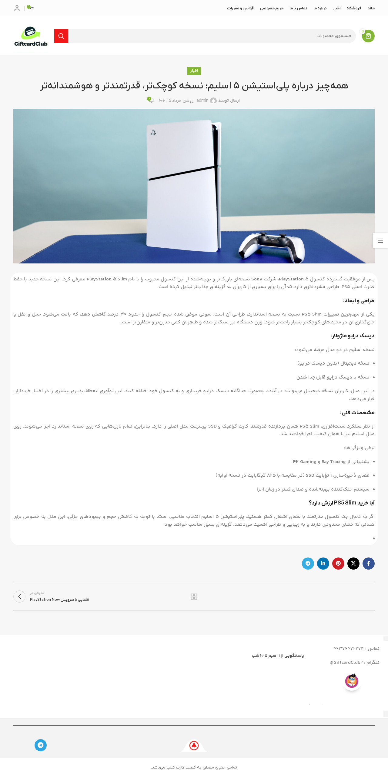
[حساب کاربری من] (17, 8)
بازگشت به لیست (194, 596)
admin (202, 101)
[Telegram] (41, 745)
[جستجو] (61, 36)
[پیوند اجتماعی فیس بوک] (369, 563)
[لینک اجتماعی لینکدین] (323, 563)
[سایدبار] (380, 240)
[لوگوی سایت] (30, 35)
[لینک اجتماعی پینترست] (338, 563)
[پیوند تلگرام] (308, 563)
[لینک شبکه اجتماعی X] (353, 563)
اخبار (194, 70)
